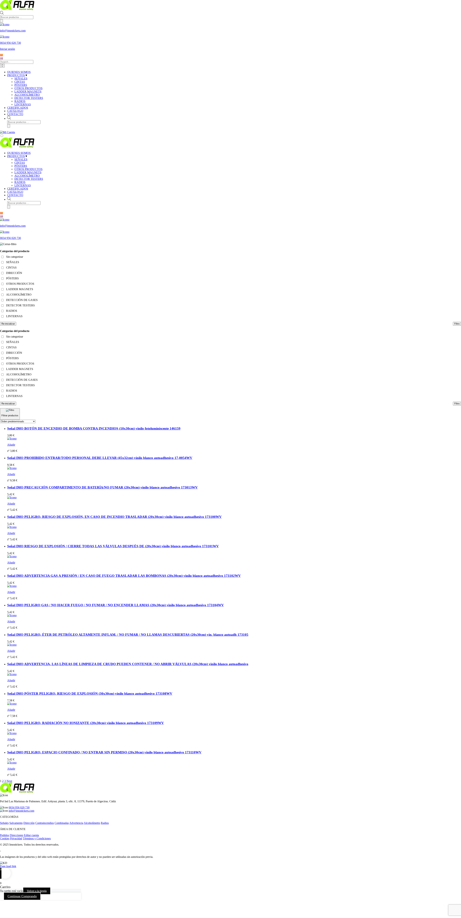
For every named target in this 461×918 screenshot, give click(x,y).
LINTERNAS (22, 185)
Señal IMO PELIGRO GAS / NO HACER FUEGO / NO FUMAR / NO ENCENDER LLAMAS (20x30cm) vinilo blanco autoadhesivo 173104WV (115, 605)
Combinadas (62, 822)
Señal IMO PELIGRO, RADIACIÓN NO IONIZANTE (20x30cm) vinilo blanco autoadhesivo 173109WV (85, 723)
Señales (4, 822)
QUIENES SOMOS (19, 152)
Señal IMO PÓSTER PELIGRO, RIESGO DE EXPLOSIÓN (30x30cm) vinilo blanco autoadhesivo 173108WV (89, 693)
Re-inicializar (8, 323)
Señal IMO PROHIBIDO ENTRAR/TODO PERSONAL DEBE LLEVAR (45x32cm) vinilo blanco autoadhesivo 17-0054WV (99, 458)
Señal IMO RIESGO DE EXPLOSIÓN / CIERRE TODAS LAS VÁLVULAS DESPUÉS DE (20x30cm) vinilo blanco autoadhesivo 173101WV (113, 546)
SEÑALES (20, 159)
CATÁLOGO (15, 191)
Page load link (8, 866)
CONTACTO (15, 195)
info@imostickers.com (21, 810)
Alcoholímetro (92, 822)
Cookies (4, 838)
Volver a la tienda (37, 890)
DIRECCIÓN (14, 272)
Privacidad (16, 838)
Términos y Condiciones (37, 838)
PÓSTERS (20, 165)
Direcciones (16, 835)
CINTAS (19, 162)
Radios (105, 822)
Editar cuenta (31, 835)
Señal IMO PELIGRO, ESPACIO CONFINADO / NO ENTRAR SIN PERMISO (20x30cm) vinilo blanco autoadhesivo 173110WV (104, 752)
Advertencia (76, 822)
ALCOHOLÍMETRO (27, 175)
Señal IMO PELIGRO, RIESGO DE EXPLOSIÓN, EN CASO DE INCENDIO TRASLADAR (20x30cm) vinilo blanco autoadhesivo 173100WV (114, 517)
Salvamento (16, 822)
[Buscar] (1, 21)
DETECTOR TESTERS (28, 178)
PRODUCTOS (16, 156)
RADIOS (19, 182)
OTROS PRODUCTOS (28, 169)
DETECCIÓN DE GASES (22, 299)
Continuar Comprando (22, 896)
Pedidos (4, 835)
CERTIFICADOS (17, 188)
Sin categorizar (14, 256)
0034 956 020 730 (19, 807)
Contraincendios (44, 822)
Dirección (29, 822)
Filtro (457, 323)
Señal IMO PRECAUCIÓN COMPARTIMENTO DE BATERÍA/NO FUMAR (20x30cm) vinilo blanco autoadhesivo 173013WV (102, 487)
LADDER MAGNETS (27, 172)
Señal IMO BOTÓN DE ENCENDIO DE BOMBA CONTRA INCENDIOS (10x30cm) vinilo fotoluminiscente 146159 (93, 428)
